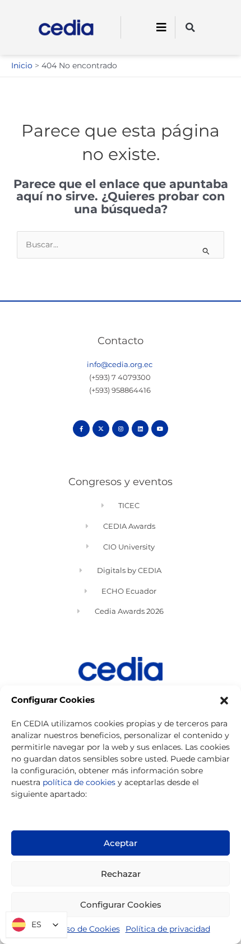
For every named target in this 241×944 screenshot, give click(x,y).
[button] (224, 700)
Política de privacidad (168, 929)
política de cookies (79, 782)
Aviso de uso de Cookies (73, 929)
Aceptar (120, 843)
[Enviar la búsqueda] (206, 251)
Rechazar (121, 873)
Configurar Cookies (120, 904)
